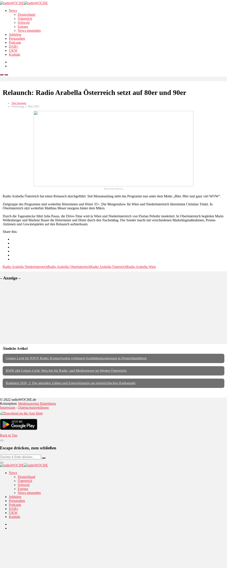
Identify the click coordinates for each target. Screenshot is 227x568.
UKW (13, 50)
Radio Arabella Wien (141, 267)
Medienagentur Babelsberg (37, 403)
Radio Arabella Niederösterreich (25, 267)
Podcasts (15, 42)
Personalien (17, 38)
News (13, 10)
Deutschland (26, 14)
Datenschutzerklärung (33, 407)
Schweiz (24, 22)
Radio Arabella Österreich (108, 267)
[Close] (2, 440)
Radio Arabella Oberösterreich (69, 267)
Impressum (7, 407)
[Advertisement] (33, 312)
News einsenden (29, 30)
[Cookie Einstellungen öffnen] (33, 566)
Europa (23, 26)
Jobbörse (15, 34)
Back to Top (8, 435)
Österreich (25, 18)
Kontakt (14, 54)
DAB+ (14, 46)
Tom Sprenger (19, 103)
